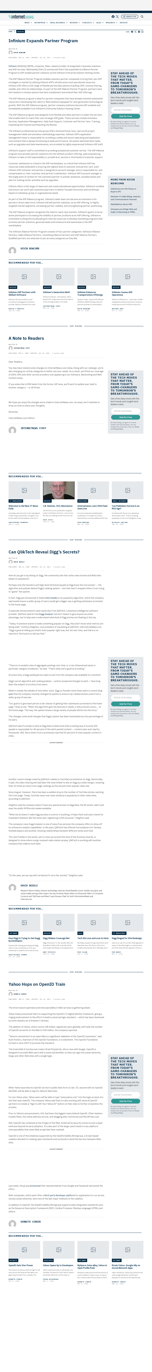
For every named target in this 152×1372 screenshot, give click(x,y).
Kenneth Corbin (20, 994)
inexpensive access (61, 1355)
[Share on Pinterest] (139, 32)
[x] (117, 16)
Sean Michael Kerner (18, 955)
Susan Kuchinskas (51, 1279)
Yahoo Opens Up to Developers (58, 1265)
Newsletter (131, 16)
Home (10, 31)
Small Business (57, 23)
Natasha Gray (118, 309)
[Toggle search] (142, 16)
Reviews (74, 23)
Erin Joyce (48, 520)
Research (110, 23)
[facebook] (113, 16)
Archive (123, 23)
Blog (99, 23)
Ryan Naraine (83, 522)
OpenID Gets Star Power (21, 1265)
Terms (137, 126)
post (11, 694)
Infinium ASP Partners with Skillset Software (22, 293)
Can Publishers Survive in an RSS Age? (125, 507)
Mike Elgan (82, 952)
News (27, 23)
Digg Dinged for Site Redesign (127, 938)
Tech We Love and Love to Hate (93, 938)
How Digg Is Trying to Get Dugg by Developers (24, 939)
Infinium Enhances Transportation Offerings (90, 293)
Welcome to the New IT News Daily (23, 507)
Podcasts (87, 23)
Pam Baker (116, 952)
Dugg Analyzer (46, 614)
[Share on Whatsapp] (142, 32)
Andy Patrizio (49, 952)
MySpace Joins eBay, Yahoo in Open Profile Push (92, 1266)
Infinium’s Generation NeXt (56, 292)
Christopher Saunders (18, 522)
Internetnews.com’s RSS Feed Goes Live (92, 507)
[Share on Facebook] (132, 32)
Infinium (13, 66)
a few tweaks (51, 598)
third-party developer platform (59, 1195)
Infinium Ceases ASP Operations (122, 293)
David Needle (19, 562)
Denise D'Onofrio (16, 309)
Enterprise (39, 23)
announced (35, 1185)
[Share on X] (136, 32)
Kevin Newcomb (19, 52)
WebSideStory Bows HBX (121, 204)
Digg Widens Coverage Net (56, 938)
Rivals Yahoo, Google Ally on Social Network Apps (126, 1266)
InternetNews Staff (52, 306)
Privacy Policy (118, 128)
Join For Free (125, 116)
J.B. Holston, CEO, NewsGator (58, 506)
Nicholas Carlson (119, 522)
